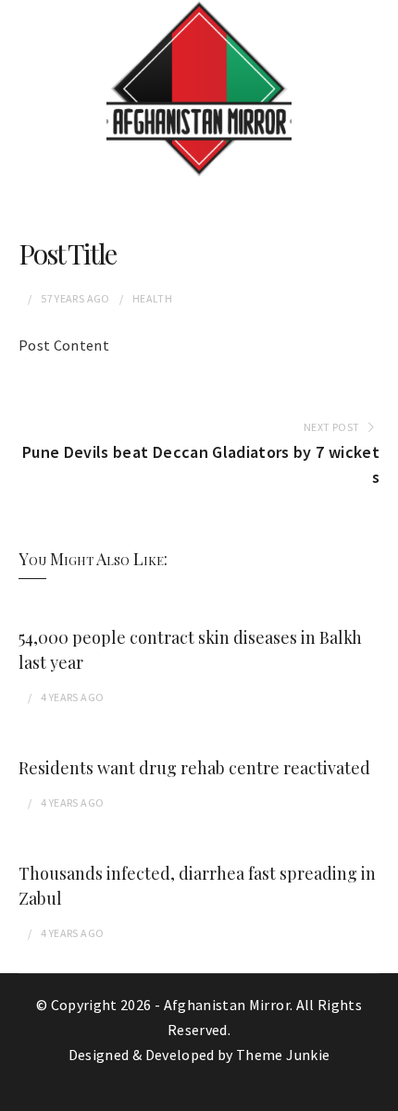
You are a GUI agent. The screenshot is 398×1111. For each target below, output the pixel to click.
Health (152, 298)
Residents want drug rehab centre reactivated (194, 768)
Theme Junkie (283, 1054)
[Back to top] (379, 1092)
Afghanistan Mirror (227, 1004)
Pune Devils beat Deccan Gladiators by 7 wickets (200, 464)
